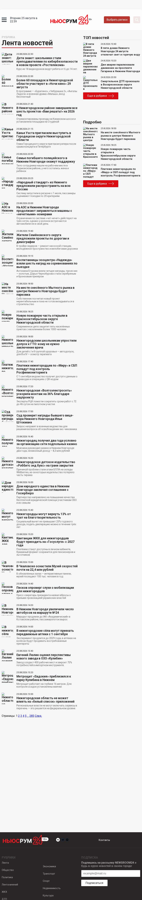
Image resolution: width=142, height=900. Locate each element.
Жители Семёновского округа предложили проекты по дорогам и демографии (42, 238)
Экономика (49, 866)
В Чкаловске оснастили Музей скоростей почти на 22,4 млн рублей (47, 567)
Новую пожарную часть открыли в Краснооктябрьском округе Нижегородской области (41, 319)
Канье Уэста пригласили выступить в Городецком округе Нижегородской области (43, 136)
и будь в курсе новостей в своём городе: (108, 864)
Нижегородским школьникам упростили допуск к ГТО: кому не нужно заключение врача (46, 344)
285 (31, 716)
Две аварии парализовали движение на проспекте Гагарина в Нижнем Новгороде (120, 68)
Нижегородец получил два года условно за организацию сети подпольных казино (46, 442)
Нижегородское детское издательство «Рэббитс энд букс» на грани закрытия (45, 463)
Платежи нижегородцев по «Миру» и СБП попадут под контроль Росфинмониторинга (46, 369)
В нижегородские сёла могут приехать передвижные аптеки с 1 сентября (45, 632)
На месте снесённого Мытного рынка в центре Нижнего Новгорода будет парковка (45, 291)
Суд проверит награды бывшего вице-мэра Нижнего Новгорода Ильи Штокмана (44, 419)
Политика (7, 877)
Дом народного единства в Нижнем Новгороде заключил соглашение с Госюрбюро (42, 490)
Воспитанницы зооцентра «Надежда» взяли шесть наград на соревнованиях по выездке (46, 263)
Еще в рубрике (97, 95)
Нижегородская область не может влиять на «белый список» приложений (45, 699)
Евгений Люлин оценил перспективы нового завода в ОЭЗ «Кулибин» (43, 656)
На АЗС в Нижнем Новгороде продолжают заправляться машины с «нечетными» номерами (44, 211)
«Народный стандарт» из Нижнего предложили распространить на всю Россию (43, 186)
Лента (5, 862)
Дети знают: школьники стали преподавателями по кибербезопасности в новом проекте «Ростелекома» (47, 61)
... (28, 716)
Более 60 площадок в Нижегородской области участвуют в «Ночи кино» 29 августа (44, 84)
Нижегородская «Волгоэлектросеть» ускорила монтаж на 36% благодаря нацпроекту (44, 394)
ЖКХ (4, 891)
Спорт (46, 881)
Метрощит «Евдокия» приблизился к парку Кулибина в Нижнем (43, 678)
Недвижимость (52, 888)
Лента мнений (10, 884)
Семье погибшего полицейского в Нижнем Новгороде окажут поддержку (45, 159)
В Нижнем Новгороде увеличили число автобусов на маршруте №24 (45, 610)
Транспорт (49, 873)
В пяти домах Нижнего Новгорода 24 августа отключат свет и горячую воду (120, 51)
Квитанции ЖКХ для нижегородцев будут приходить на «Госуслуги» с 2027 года (45, 542)
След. (38, 716)
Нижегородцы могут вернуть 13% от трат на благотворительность (43, 515)
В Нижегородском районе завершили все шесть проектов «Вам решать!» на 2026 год (46, 111)
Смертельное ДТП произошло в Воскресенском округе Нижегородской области (120, 84)
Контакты (104, 840)
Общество (8, 870)
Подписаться (94, 883)
